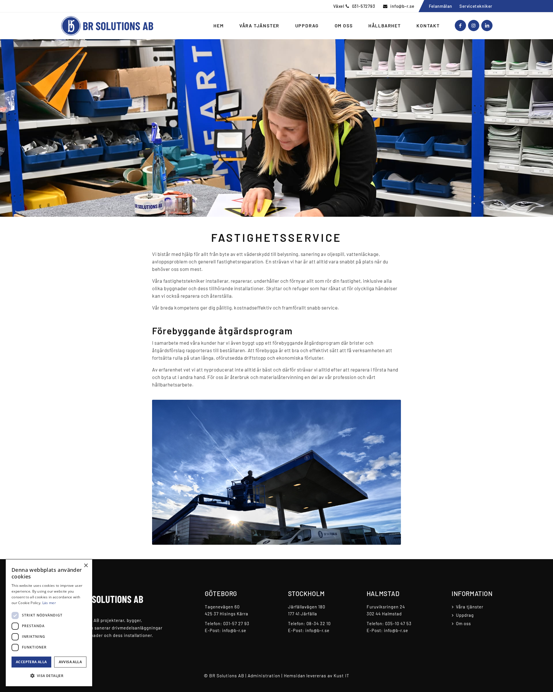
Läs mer (49, 602)
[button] (49, 675)
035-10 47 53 (398, 623)
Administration (264, 675)
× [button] (86, 565)
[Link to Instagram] (473, 25)
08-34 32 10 (318, 623)
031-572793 (363, 6)
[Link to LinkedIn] (487, 25)
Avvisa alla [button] (70, 661)
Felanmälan (440, 6)
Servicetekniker (476, 6)
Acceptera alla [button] (31, 661)
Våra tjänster (469, 606)
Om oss (463, 623)
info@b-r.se (402, 6)
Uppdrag (465, 615)
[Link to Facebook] (460, 25)
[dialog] (49, 622)
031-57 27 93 (236, 623)
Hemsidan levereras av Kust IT (316, 675)
